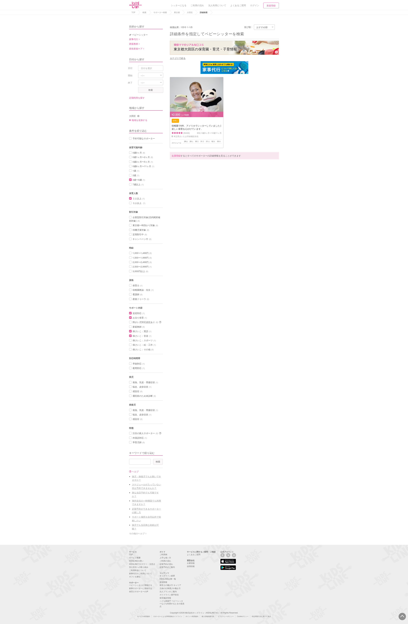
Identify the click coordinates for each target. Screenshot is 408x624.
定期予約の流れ (166, 564)
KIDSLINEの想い (136, 560)
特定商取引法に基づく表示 (261, 616)
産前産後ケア (135, 48)
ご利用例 (163, 554)
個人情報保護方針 (208, 616)
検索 (144, 12)
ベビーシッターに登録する (140, 585)
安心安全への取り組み (138, 567)
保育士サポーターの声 (138, 591)
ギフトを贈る (135, 576)
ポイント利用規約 (192, 616)
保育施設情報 (165, 597)
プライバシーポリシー (226, 616)
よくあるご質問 (193, 554)
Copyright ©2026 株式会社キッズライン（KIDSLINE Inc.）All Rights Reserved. (204, 612)
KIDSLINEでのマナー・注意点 (142, 564)
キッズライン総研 (167, 575)
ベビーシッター (140, 34)
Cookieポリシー (242, 616)
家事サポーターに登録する (140, 588)
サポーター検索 (160, 12)
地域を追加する (139, 120)
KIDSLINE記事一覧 (168, 578)
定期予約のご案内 (167, 567)
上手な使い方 (165, 557)
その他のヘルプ (137, 533)
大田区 (190, 12)
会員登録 (176, 155)
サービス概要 (135, 557)
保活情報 (163, 582)
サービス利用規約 (143, 616)
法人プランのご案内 (168, 591)
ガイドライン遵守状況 (169, 594)
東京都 (177, 12)
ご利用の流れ (165, 560)
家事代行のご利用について (140, 573)
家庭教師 (133, 43)
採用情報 (191, 566)
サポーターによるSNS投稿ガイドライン (167, 616)
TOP (133, 12)
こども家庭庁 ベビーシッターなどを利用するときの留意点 (172, 603)
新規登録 (271, 5)
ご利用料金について (137, 570)
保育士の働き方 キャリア (170, 585)
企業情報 (191, 563)
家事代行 (133, 39)
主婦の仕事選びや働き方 (170, 588)
